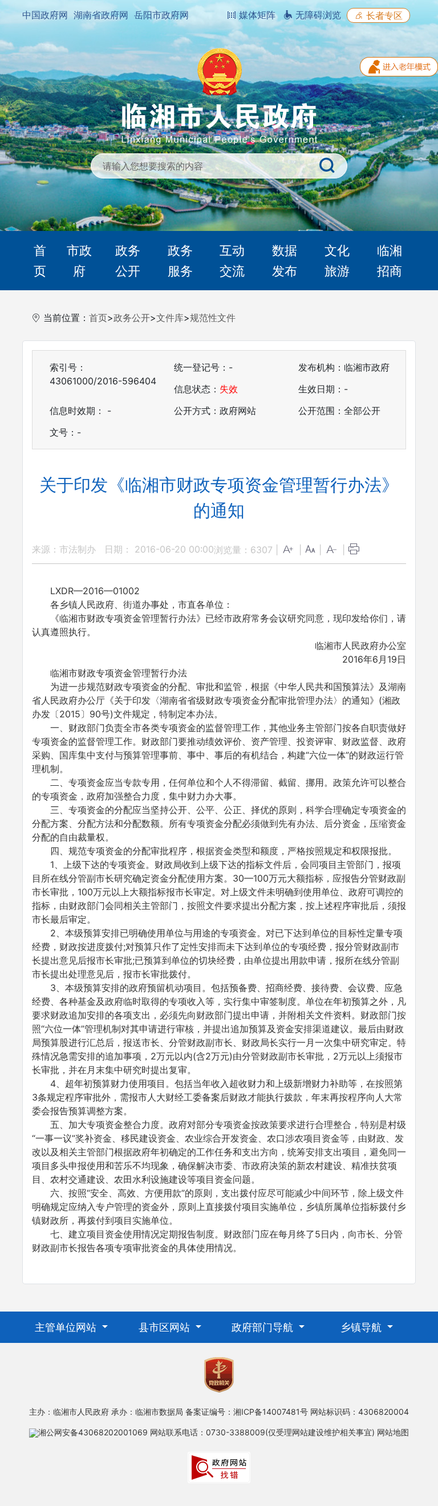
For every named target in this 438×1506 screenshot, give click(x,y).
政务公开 (127, 260)
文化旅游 (337, 260)
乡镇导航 (362, 1327)
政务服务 (180, 260)
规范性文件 (213, 317)
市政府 (79, 260)
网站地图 (393, 1432)
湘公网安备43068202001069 (93, 1432)
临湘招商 (389, 260)
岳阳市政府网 (161, 15)
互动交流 (232, 260)
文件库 (170, 317)
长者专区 (383, 15)
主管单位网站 (67, 1327)
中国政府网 (45, 15)
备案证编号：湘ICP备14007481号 (246, 1411)
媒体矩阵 (255, 15)
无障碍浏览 (317, 15)
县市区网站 (166, 1327)
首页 (40, 260)
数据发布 (284, 260)
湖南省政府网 (101, 15)
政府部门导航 (264, 1327)
